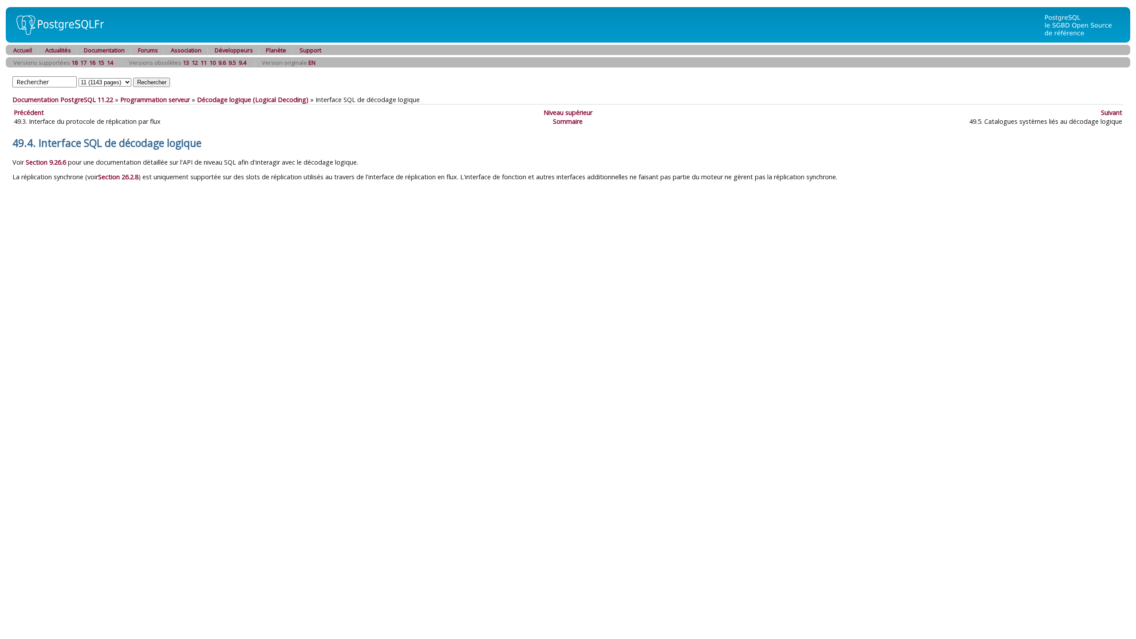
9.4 (242, 63)
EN (312, 63)
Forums (148, 50)
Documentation (104, 50)
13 (186, 63)
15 (101, 63)
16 (92, 63)
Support (310, 50)
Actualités (58, 50)
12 (195, 63)
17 (83, 63)
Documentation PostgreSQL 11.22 (62, 99)
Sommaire (568, 121)
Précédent (29, 112)
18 (74, 63)
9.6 (222, 63)
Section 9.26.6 (46, 162)
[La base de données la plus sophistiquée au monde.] (1083, 40)
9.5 (232, 63)
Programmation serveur (155, 99)
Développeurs (234, 50)
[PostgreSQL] (57, 40)
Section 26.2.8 (118, 177)
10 (212, 63)
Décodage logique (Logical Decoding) (252, 99)
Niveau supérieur (568, 112)
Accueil (22, 50)
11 (204, 63)
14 (110, 63)
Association (186, 50)
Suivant (1111, 112)
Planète (276, 50)
